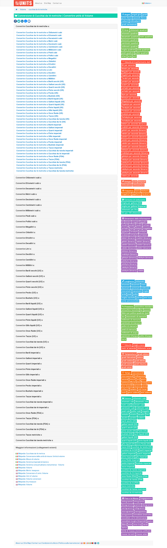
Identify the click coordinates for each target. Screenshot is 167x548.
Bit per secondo (128, 65)
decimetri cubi (138, 405)
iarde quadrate (143, 50)
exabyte (125, 235)
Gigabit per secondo (130, 75)
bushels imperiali (143, 463)
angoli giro (136, 14)
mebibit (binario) (143, 238)
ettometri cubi (128, 401)
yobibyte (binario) (129, 271)
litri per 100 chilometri (131, 213)
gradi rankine (127, 361)
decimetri (126, 288)
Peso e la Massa (131, 498)
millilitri (141, 418)
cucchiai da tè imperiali (132, 473)
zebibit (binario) (128, 248)
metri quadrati (146, 37)
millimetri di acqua (130, 333)
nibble (140, 271)
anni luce (147, 298)
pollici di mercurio (129, 326)
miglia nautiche (128, 298)
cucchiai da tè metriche (38, 9)
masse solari (141, 534)
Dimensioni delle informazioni (137, 219)
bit (123, 222)
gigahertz (136, 194)
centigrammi (127, 508)
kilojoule (141, 182)
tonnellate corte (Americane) (134, 518)
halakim (133, 389)
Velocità (128, 345)
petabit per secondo (130, 81)
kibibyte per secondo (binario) (134, 150)
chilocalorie (127, 185)
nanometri (137, 291)
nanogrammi (140, 511)
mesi (144, 383)
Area (126, 30)
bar (141, 310)
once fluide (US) (143, 444)
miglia (145, 291)
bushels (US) (127, 434)
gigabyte (125, 232)
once (130, 524)
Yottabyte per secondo (131, 120)
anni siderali (146, 392)
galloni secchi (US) (130, 424)
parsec (139, 298)
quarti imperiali (143, 453)
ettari (124, 56)
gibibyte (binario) (129, 258)
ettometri (126, 285)
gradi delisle (139, 361)
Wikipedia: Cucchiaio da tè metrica (31, 454)
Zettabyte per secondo (131, 117)
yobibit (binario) (144, 248)
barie (124, 339)
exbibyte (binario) (129, 264)
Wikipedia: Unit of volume (28, 476)
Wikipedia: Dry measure (27, 482)
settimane (126, 383)
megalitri (146, 411)
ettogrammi (139, 502)
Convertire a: (33, 26)
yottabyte (143, 235)
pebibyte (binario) (129, 261)
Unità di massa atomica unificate (136, 531)
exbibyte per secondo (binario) (135, 166)
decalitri (141, 414)
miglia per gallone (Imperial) (134, 206)
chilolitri (125, 414)
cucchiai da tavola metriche (134, 489)
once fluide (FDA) (129, 476)
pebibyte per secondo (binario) (135, 163)
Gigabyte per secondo (131, 104)
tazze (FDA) (143, 476)
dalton (124, 528)
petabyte (143, 232)
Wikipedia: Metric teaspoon (28, 470)
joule (135, 182)
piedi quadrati (128, 53)
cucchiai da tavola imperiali (133, 470)
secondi (125, 379)
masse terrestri (128, 534)
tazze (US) (126, 447)
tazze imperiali (128, 466)
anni (149, 383)
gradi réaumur (140, 364)
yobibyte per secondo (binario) (135, 173)
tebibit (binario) (143, 241)
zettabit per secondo (131, 88)
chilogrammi (127, 502)
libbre (124, 524)
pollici (135, 294)
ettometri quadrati (130, 33)
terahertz (146, 194)
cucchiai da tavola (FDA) (132, 479)
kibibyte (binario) (129, 251)
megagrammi (146, 498)
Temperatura (130, 354)
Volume (23, 9)
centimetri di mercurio (131, 323)
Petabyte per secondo (131, 111)
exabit (139, 225)
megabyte (147, 228)
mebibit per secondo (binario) (134, 127)
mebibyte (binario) (130, 254)
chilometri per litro (130, 209)
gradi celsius (143, 354)
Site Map (47, 3)
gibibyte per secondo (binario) (135, 156)
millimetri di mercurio (131, 320)
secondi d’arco (139, 18)
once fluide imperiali (130, 460)
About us (38, 3)
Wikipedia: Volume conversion (29, 479)
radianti (125, 21)
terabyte (134, 232)
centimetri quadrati (130, 43)
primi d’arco (127, 18)
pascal (147, 310)
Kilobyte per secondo (131, 98)
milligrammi (139, 508)
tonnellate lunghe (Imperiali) (134, 521)
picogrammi (127, 515)
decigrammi (147, 505)
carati (145, 524)
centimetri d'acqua (130, 336)
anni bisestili (127, 386)
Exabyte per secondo (130, 114)
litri (147, 414)
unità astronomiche (130, 301)
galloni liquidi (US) (130, 437)
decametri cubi (141, 401)
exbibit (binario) (144, 245)
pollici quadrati (141, 53)
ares (130, 56)
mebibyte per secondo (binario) (135, 153)
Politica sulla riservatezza (69, 543)
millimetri (145, 288)
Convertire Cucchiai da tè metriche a (39, 32)
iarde (124, 294)
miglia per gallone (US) (131, 203)
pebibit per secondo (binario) (134, 137)
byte (132, 228)
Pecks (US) (142, 431)
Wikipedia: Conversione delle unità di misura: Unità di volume (41, 456)
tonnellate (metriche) (143, 515)
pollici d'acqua (145, 336)
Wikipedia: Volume (25, 468)
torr (123, 316)
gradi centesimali (129, 24)
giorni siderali (133, 392)
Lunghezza (129, 281)
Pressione (128, 307)
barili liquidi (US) (141, 434)
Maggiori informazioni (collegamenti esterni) (36, 447)
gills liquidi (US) (128, 444)
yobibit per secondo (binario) (134, 146)
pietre (150, 521)
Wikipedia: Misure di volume (28, 459)
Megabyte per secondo (131, 101)
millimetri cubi (142, 408)
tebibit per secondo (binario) (134, 133)
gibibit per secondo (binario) (134, 130)
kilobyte (138, 228)
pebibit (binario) (129, 245)
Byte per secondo (129, 94)
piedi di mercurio (129, 329)
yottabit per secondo (131, 91)
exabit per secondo (130, 85)
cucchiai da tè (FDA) (130, 483)
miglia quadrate (128, 50)
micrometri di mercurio (136, 316)
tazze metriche (128, 486)
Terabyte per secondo (131, 107)
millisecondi (140, 376)
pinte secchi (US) (129, 431)
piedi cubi (126, 411)
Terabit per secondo (130, 78)
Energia (127, 182)
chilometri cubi (139, 398)
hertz (137, 191)
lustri (124, 392)
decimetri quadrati (130, 40)
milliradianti (135, 21)
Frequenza (129, 191)
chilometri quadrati (138, 30)
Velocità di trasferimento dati (137, 62)
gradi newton (127, 364)
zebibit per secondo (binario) (134, 143)
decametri (135, 285)
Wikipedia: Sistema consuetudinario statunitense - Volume (41, 465)
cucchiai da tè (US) (130, 450)
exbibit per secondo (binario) (134, 140)
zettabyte (134, 235)
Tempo (127, 373)
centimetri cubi (128, 408)
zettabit (146, 225)
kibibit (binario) (128, 238)
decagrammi (127, 505)
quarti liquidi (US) (129, 440)
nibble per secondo (130, 176)
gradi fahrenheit (129, 357)
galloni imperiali (129, 453)
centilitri (133, 418)
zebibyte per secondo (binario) (135, 169)
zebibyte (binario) (129, 267)
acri (134, 56)
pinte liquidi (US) (145, 440)
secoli (144, 386)
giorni (143, 379)
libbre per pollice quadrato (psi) (135, 313)
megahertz (126, 194)
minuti (132, 379)
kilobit (128, 222)
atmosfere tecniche (130, 310)
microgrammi (128, 511)
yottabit (125, 228)
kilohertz (145, 191)
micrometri (126, 291)
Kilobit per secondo (130, 68)
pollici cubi (136, 411)
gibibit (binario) (128, 241)
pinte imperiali (128, 457)
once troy (137, 524)
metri (143, 285)
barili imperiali (145, 450)
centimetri (135, 288)
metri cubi (126, 405)
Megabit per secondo (131, 72)
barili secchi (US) (129, 421)
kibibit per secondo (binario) (134, 124)
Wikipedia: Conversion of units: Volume (33, 473)
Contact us (57, 3)
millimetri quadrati (130, 46)
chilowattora (138, 185)
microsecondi (127, 376)
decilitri (125, 418)
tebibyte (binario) (145, 258)
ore (138, 379)
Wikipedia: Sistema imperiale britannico (33, 462)
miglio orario (139, 345)
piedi (129, 294)
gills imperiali (141, 457)
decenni (137, 386)
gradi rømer (127, 367)
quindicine (136, 383)
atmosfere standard (143, 307)
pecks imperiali (128, 463)
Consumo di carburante (134, 200)
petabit (132, 225)
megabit (135, 222)
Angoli (127, 14)
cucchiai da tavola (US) (142, 447)
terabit (125, 225)
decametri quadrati (130, 37)
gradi (144, 14)
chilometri (140, 281)
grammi (137, 505)
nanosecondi (137, 373)
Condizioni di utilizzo (50, 543)
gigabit (144, 222)
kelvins (140, 357)
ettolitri (133, 414)
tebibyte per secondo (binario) (135, 159)
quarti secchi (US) (129, 427)
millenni (125, 389)
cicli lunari (142, 389)
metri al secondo (129, 348)
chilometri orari (144, 348)
